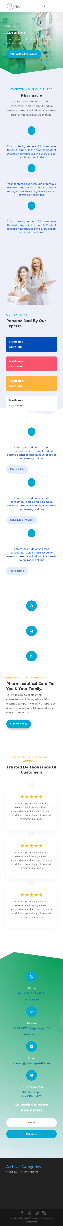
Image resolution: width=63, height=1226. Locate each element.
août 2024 (13, 1171)
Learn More (16, 346)
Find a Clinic (17, 469)
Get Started (17, 570)
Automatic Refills (31, 617)
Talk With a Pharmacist (23, 54)
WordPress (31, 1221)
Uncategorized (31, 1171)
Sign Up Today (18, 723)
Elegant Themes (29, 1217)
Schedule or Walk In (21, 520)
